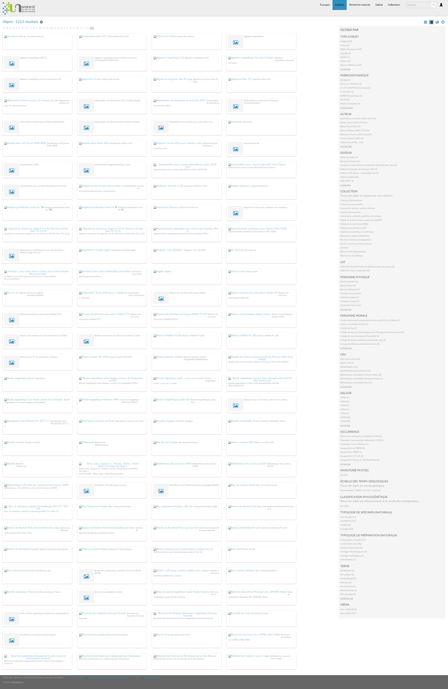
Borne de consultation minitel (108, 592)
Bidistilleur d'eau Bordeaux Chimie (110, 485)
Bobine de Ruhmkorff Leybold (53, 549)
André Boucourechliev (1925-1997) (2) (358, 119)
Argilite (168, 271)
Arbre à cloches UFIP (264, 442)
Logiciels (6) (345, 53)
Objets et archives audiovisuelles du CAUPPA (361, 220)
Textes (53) (345, 61)
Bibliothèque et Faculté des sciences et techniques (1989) (30, 488)
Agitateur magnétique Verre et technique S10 (40, 79)
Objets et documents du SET (353, 228)
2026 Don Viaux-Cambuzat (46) (355, 271)
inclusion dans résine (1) (351, 548)
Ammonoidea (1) (348, 586)
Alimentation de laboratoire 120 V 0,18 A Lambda (118, 100)
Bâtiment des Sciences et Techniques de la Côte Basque (179, 659)
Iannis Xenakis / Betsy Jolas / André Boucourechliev (101, 474)
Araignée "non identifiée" (195, 250)
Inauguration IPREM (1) (351, 452)
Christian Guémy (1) (349, 297)
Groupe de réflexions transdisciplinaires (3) (359, 344)
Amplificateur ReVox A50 (120, 143)
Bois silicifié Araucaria (41, 571)
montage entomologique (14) (353, 552)
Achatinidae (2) (347, 571)
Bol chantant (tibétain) (266, 571)
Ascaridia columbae (35, 295)
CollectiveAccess (17, 682)
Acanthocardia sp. (35, 36)
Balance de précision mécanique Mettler (187, 293)
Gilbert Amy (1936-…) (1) (351, 142)
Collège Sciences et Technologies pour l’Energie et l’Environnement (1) (372, 332)
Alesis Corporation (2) (350, 104)
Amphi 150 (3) (347, 363)
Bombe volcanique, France (48, 592)
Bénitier (19, 464)
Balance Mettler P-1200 (193, 336)
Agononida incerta (110, 79)
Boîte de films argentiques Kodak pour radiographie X (44, 613)
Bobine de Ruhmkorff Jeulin (275, 528)
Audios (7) (345, 57)
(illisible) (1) (345, 80)
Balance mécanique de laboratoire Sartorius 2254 (117, 336)
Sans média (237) (348, 613)
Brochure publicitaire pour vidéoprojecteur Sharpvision (104, 659)
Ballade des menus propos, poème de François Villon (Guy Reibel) (258, 362)
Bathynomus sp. (102, 445)
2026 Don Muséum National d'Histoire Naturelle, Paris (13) (367, 267)
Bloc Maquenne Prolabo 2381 (203, 506)
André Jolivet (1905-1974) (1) (353, 123)
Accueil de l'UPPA (76, 677)
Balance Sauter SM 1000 (120, 357)
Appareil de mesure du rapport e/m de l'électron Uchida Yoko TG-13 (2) (112, 234)
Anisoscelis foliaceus (188, 207)
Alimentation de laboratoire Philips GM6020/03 (42, 122)
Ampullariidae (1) (348, 594)
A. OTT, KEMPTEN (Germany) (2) (355, 88)
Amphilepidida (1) (348, 590)
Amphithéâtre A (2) (349, 367)
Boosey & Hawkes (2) (350, 161)
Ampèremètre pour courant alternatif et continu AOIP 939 (180, 169)
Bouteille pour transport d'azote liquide (38, 635)
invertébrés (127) (348, 521)
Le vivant (344, 506)
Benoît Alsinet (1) (348, 286)
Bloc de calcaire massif (266, 485)
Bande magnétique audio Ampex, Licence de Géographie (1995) (108, 383)
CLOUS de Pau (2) (348, 328)
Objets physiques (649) (351, 49)
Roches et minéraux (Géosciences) (356, 244)
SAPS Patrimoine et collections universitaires (108, 677)
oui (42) (343, 475)
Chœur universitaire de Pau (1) (354, 324)
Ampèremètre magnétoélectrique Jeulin (113, 165)
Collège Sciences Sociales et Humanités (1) (359, 336)
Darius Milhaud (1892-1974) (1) (354, 130)
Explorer (339, 5)
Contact (136, 677)
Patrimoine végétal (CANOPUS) (354, 236)
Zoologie (344, 248)
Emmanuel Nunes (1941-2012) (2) (356, 134)
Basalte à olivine (32, 442)
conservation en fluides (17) (353, 540)
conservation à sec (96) (350, 544)
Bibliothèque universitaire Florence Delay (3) (360, 375)
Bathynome (100, 442)
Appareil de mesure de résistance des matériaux (265, 207)
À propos (325, 5)
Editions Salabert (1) (349, 177)
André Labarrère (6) (349, 282)
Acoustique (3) (347, 575)
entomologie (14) (348, 517)
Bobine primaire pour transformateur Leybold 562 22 (178, 552)
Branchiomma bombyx (117, 635)
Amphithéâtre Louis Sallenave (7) (355, 371)
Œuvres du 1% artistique (351, 256)
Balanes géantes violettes (195, 357)
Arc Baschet (250, 250)
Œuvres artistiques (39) (351, 65)
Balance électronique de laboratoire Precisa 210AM (43, 336)
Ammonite (248, 122)
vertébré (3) (345, 525)
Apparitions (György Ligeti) (123, 250)
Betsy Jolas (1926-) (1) (350, 126)
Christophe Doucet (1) (350, 305)
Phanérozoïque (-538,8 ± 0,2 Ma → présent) (360, 490)
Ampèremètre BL (251, 143)
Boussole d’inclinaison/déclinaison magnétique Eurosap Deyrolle (183, 618)
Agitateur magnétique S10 (197, 58)
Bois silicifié (249, 549)
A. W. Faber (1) (347, 92)
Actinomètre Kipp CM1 (118, 36)
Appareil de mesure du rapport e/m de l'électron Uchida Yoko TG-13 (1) (37, 234)
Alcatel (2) (344, 100)
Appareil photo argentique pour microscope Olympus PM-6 (181, 234)
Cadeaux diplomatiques (351, 200)
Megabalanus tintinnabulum (196, 359)
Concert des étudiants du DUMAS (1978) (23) (361, 436)
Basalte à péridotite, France (273, 421)
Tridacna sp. (21, 466)
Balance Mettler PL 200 (268, 336)
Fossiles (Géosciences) (350, 212)
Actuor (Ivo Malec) (185, 36)
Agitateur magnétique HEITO (33, 58)
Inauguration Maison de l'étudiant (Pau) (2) (359, 460)
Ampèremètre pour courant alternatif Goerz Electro (251, 167)
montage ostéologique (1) (352, 556)
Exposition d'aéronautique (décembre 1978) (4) (361, 440)
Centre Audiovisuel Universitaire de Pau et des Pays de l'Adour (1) (370, 320)
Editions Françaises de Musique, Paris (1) (358, 169)
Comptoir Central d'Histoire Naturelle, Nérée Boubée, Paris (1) (368, 165)
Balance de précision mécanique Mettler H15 (40, 314)
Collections (394, 5)
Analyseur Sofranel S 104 (195, 186)
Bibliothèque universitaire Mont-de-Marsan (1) (361, 379)
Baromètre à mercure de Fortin (130, 421)
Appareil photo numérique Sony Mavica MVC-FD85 (252, 231)
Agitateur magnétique (254, 36)
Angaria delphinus (259, 186)
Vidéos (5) (344, 45)
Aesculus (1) (345, 582)
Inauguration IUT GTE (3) (351, 456)
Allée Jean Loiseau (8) (350, 359)
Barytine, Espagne (184, 421)
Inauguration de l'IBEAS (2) (352, 448)
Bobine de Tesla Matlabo (120, 549)
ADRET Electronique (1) (351, 96)
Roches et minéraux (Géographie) (355, 240)
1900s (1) (344, 398)
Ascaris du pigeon (35, 293)
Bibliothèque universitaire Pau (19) (356, 383)
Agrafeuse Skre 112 (262, 79)
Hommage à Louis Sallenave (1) (354, 444)
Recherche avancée (359, 5)
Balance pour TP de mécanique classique (39, 357)
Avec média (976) (348, 609)
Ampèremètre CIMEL (29, 165)
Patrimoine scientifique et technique (356, 232)
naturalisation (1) (348, 560)
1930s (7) (344, 409)
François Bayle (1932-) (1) (352, 138)
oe (51, 28)
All (92, 28)
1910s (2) (344, 402)
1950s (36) (345, 417)
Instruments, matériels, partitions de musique (361, 216)
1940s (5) (344, 413)
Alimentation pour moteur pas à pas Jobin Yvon (191, 122)
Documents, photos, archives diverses (357, 208)
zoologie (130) (346, 529)
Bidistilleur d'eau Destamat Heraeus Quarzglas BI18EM (194, 485)
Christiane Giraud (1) (349, 301)
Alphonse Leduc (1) (349, 157)
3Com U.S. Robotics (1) (351, 84)
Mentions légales (152, 677)
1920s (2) (344, 405)
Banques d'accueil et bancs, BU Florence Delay (265, 400)
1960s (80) (345, 421)
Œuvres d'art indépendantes (353, 252)
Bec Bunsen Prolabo (188, 442)
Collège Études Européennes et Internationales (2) (363, 340)
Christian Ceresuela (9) (350, 293)
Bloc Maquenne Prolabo (120, 506)
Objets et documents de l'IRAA (354, 224)
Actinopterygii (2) (348, 578)
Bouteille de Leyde (259, 613)
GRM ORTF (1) (347, 181)
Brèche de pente (182, 635)
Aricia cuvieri (252, 271)
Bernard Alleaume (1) (350, 289)
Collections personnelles (351, 204)
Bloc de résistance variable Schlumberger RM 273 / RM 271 (31, 511)
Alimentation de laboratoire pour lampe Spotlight (117, 122)
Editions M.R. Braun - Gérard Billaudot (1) (359, 173)
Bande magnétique (36, 378)
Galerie (379, 5)
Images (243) (346, 41)
